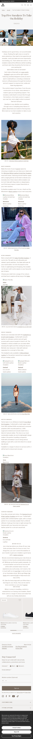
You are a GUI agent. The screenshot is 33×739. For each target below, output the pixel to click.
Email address (6, 669)
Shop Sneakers (16, 633)
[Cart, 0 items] (28, 5)
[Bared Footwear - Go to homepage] (2, 5)
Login (30, 1)
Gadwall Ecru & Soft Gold (24, 326)
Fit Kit (17, 575)
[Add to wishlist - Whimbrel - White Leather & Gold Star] (19, 600)
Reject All (16, 731)
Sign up (16, 688)
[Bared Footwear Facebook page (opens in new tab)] (6, 696)
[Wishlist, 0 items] (25, 5)
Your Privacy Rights (16, 735)
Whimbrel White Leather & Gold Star (19, 161)
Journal (8, 10)
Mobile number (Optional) (10, 677)
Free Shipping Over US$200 (7, 1)
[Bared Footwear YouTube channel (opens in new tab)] (13, 696)
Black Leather (13, 191)
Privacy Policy (28, 692)
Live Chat (17, 571)
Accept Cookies (16, 727)
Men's (13, 666)
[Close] (30, 713)
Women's (21, 666)
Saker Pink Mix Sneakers (22, 258)
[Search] (22, 5)
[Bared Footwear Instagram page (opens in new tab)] (3, 696)
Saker (28, 276)
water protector (18, 555)
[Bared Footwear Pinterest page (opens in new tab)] (9, 696)
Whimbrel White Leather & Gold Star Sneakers (17, 173)
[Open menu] (31, 5)
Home (3, 10)
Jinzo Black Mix (26, 414)
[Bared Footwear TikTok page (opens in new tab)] (18, 696)
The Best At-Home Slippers (7, 647)
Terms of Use (20, 692)
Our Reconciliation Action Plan (21, 647)
